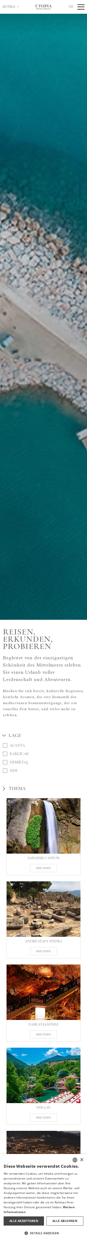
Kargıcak (19, 753)
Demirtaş (19, 762)
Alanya (17, 745)
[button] (43, 1233)
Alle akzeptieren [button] (23, 1221)
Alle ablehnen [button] (64, 1221)
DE (71, 6)
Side (14, 770)
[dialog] (43, 1197)
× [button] (81, 1160)
